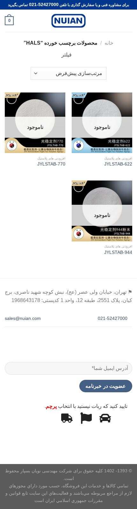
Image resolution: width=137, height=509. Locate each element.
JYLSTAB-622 (118, 164)
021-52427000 (113, 318)
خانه (109, 43)
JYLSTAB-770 (51, 164)
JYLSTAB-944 (118, 252)
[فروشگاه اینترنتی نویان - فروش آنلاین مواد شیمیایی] (68, 21)
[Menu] (128, 20)
